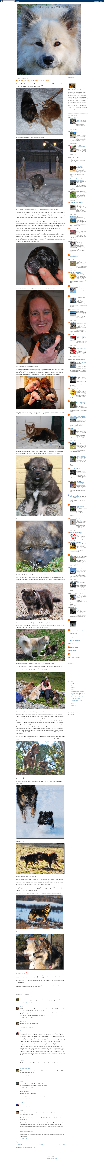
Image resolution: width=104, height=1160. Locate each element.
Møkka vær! (78, 230)
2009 (71, 712)
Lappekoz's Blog (74, 495)
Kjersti (21, 1060)
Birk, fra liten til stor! (75, 255)
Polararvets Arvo (74, 620)
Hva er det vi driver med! (76, 179)
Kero (71, 567)
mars (72, 689)
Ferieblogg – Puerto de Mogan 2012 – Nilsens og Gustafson (81, 417)
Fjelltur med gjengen (80, 506)
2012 (71, 683)
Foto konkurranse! (74, 643)
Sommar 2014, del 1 (80, 217)
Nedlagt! (78, 533)
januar (72, 705)
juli (72, 685)
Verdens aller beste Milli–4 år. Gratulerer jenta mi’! (77, 697)
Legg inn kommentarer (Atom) (28, 1147)
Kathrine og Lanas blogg (75, 542)
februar (73, 703)
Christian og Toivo (74, 322)
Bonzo (71, 505)
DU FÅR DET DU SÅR (81, 362)
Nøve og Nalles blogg (75, 117)
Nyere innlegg (19, 1144)
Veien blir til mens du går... (76, 532)
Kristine (21, 1030)
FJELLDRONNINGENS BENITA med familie (77, 360)
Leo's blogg (72, 259)
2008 (71, 714)
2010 (71, 710)
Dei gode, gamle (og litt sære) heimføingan (80, 457)
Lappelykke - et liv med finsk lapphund (76, 203)
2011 (71, 708)
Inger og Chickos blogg (75, 640)
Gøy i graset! (78, 192)
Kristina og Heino (74, 216)
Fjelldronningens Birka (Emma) (77, 191)
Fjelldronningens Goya (75, 428)
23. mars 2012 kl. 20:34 (27, 1078)
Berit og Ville (73, 650)
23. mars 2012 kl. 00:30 (27, 1002)
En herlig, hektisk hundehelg (77, 691)
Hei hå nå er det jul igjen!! (81, 348)
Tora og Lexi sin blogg (75, 657)
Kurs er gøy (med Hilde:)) (76, 700)
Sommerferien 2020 (80, 180)
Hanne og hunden (74, 647)
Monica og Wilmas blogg (75, 518)
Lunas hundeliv (73, 296)
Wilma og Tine (73, 633)
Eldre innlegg (62, 1144)
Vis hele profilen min (74, 111)
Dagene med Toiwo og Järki (76, 593)
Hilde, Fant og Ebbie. (75, 157)
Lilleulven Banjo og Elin (75, 481)
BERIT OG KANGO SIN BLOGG (77, 415)
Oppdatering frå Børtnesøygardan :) (80, 520)
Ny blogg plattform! (80, 261)
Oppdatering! (79, 205)
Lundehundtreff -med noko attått (80, 119)
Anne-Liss (22, 1021)
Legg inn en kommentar (21, 1142)
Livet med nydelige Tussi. (76, 468)
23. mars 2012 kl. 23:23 (27, 1099)
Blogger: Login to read (75, 637)
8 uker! (77, 582)
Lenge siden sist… (80, 323)
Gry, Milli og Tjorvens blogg (52, 6)
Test (77, 287)
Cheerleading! (79, 556)
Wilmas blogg (73, 401)
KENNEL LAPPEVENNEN (76, 165)
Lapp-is (71, 131)
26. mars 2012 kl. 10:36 (27, 1138)
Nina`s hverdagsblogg (75, 228)
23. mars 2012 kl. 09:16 (27, 1057)
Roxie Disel (72, 347)
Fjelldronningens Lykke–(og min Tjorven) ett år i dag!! (32, 80)
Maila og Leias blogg (75, 286)
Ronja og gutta (79, 390)
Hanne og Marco (74, 654)
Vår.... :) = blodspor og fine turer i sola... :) (80, 403)
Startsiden (41, 1144)
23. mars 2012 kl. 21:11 (27, 1087)
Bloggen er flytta (73, 159)
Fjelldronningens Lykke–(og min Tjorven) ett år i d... (78, 694)
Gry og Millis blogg (24, 1068)
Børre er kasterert (79, 608)
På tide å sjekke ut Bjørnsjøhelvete (79, 133)
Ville (21, 1110)
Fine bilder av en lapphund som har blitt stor (81, 430)
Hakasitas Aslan (73, 241)
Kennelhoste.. (79, 543)
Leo (21, 996)
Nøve (21, 1006)
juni (72, 687)
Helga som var (79, 242)
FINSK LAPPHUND (74, 310)
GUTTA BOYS (73, 455)
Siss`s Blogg (72, 335)
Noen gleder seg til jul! (74, 256)
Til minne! (78, 377)
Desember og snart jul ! (81, 336)
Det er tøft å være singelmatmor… (79, 274)
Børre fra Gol (73, 607)
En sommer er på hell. (80, 146)
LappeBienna (73, 555)
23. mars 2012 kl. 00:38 (27, 1017)
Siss (21, 1081)
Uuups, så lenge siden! (80, 443)
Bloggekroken (73, 376)
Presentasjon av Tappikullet (79, 167)
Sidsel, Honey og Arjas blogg (76, 630)
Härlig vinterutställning (74, 496)
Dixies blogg (73, 442)
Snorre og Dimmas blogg (75, 272)
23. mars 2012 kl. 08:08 (27, 1027)
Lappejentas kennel (74, 581)
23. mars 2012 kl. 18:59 (27, 1065)
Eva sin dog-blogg (74, 388)
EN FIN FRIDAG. (80, 311)
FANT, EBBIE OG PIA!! (75, 145)
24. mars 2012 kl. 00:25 (27, 1107)
